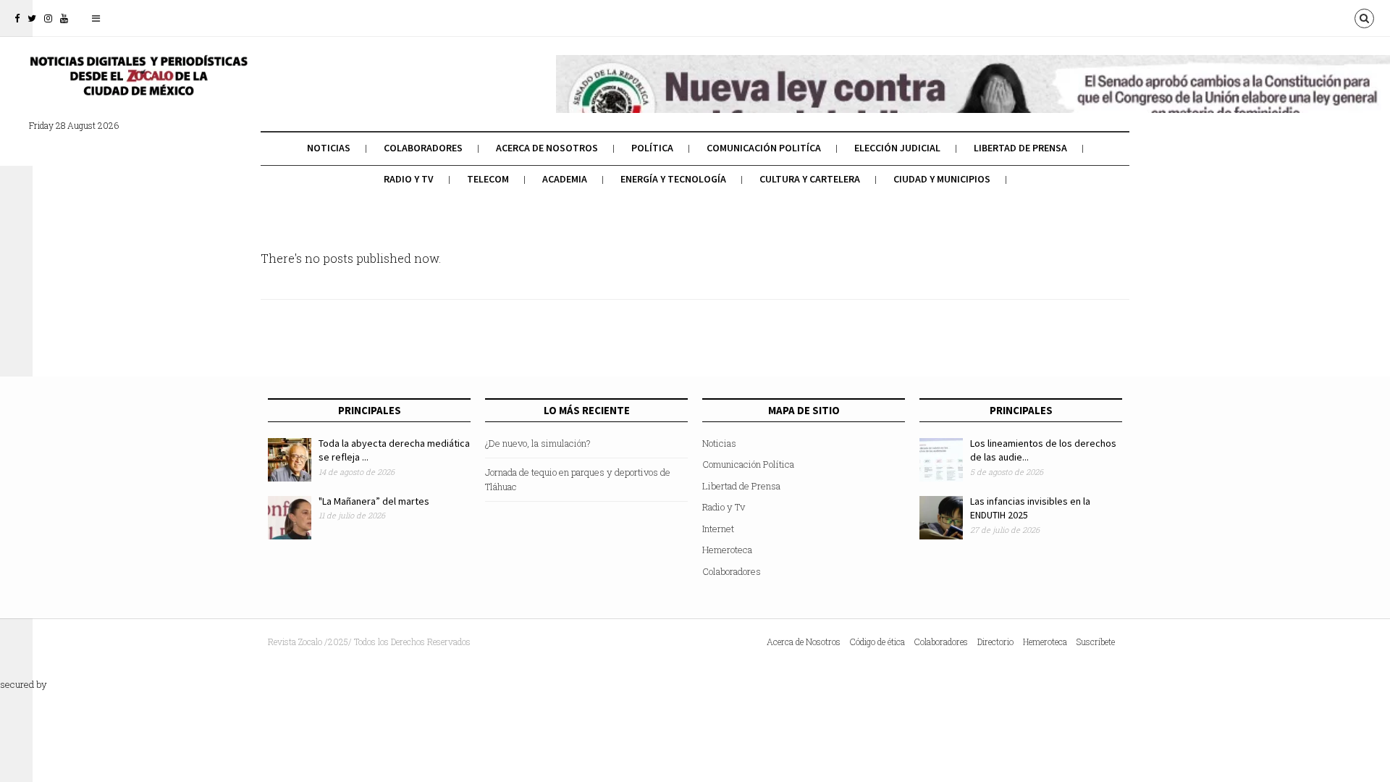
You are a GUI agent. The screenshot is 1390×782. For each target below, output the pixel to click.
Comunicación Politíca (764, 147)
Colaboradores (423, 147)
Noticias (328, 147)
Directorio (995, 641)
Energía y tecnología (673, 178)
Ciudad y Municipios (941, 178)
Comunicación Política (748, 464)
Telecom (488, 178)
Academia (564, 178)
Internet (718, 528)
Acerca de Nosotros (547, 147)
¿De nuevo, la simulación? (538, 443)
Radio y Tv (409, 178)
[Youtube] (64, 18)
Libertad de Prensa (1020, 147)
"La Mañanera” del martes (374, 501)
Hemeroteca (727, 549)
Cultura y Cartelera (809, 178)
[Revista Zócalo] (137, 85)
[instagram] (48, 18)
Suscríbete (1096, 641)
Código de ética (877, 641)
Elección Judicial (897, 147)
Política (652, 147)
